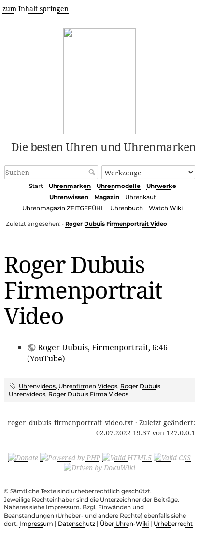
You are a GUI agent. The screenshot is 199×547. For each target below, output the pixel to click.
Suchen (93, 172)
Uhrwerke (161, 185)
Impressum (36, 523)
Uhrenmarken (70, 185)
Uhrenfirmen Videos (87, 385)
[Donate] (23, 457)
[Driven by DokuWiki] (99, 467)
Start (36, 185)
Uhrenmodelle (119, 185)
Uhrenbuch (126, 208)
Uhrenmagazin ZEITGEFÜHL (63, 208)
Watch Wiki (166, 208)
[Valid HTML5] (127, 457)
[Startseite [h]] (99, 79)
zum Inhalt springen (35, 8)
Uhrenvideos (37, 385)
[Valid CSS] (172, 457)
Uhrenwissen (68, 197)
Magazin (106, 197)
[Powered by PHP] (70, 457)
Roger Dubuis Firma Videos (88, 394)
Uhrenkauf (140, 197)
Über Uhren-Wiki (124, 523)
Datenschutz (76, 523)
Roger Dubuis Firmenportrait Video (116, 223)
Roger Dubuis (63, 347)
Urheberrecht (173, 523)
